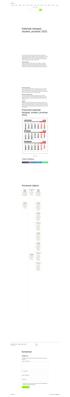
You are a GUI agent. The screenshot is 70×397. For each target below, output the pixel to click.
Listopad (19, 344)
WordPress (57, 394)
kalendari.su (13, 3)
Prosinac (22, 344)
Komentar (26, 361)
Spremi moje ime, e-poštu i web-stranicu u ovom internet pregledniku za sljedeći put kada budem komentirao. (35, 384)
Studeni (25, 344)
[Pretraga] (40, 10)
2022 (36, 345)
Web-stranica (24, 379)
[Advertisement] (35, 18)
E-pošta (25, 375)
